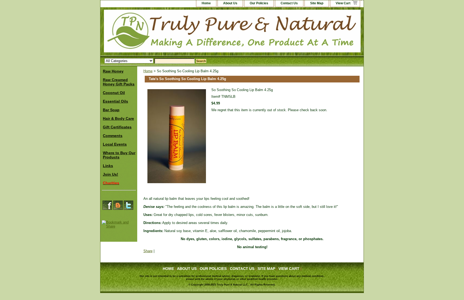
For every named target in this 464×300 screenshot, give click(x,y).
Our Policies (259, 3)
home (206, 3)
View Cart (343, 3)
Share (148, 251)
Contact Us (289, 3)
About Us (230, 3)
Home (148, 71)
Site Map (316, 3)
